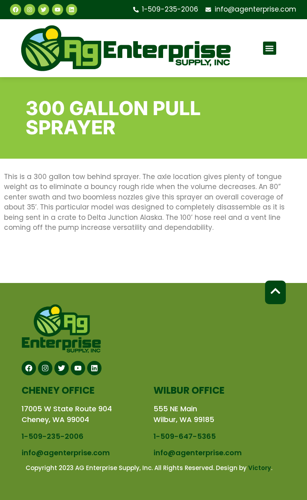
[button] (269, 48)
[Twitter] (43, 9)
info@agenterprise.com (66, 453)
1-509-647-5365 (185, 436)
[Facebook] (15, 9)
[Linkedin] (71, 9)
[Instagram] (29, 9)
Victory (259, 468)
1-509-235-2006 (53, 436)
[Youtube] (57, 9)
